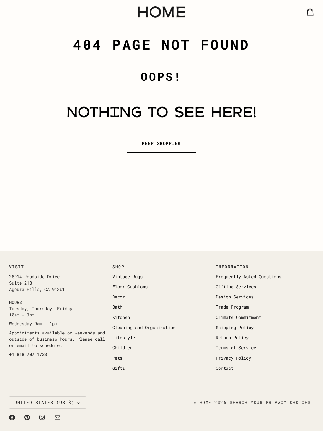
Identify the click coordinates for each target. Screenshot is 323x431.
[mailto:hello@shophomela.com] (57, 417)
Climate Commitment (238, 317)
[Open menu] (18, 12)
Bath (117, 307)
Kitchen (121, 317)
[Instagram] (42, 417)
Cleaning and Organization (143, 327)
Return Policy (232, 337)
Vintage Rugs (127, 277)
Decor (118, 297)
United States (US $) (44, 402)
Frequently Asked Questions (248, 277)
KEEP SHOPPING (161, 143)
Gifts (118, 368)
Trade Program (232, 307)
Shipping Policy (235, 327)
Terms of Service (236, 348)
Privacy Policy (233, 358)
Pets (117, 358)
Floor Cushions (130, 287)
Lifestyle (123, 337)
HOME (206, 402)
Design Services (235, 297)
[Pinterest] (27, 417)
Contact (224, 368)
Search (239, 402)
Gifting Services (236, 287)
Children (122, 348)
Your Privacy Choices (281, 402)
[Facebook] (12, 417)
